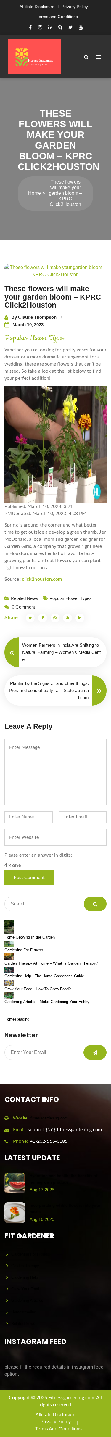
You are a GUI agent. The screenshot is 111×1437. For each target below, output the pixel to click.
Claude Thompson (37, 317)
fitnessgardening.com (40, 1118)
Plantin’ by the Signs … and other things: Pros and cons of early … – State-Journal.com (49, 690)
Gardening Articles (27, 1300)
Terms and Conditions (57, 16)
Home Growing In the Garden (29, 937)
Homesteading (16, 1019)
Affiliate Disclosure (37, 6)
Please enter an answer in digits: (38, 855)
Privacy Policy (75, 6)
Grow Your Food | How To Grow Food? (37, 989)
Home (34, 193)
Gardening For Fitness (23, 950)
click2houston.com (42, 579)
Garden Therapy (25, 1266)
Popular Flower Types (70, 598)
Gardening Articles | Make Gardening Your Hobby (47, 1002)
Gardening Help (24, 1277)
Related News (24, 598)
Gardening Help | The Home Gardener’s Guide (44, 976)
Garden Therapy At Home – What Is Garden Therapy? (51, 963)
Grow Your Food (25, 1289)
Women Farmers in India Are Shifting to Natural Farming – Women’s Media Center (61, 652)
